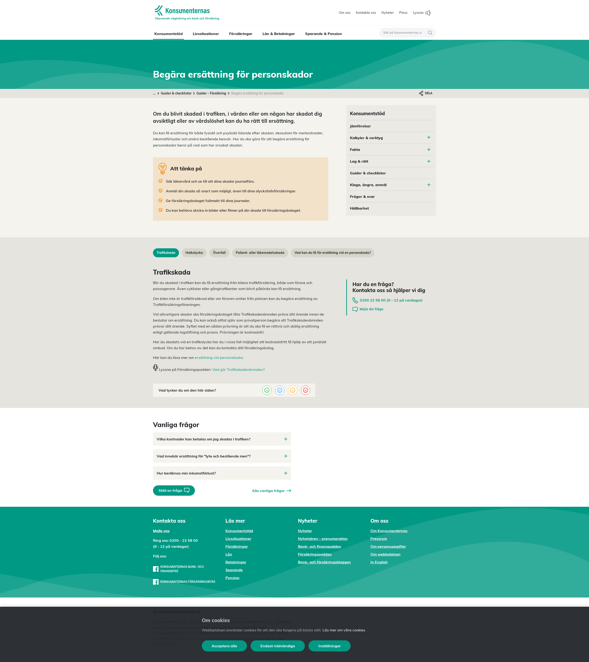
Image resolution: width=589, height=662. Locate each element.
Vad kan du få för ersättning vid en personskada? (332, 253)
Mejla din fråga (371, 309)
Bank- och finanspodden (319, 546)
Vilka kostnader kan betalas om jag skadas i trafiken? (203, 439)
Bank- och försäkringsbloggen (324, 562)
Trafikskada (166, 253)
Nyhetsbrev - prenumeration (323, 538)
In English (379, 562)
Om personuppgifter (388, 546)
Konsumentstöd (168, 33)
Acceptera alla (224, 646)
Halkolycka (194, 253)
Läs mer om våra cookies (344, 630)
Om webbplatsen (385, 554)
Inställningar (329, 646)
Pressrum (378, 538)
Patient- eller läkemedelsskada (260, 253)
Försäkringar (240, 33)
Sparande (234, 570)
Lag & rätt (359, 161)
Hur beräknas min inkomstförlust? (186, 473)
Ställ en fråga (170, 490)
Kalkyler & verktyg (366, 137)
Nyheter (305, 530)
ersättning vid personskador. (219, 357)
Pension (232, 577)
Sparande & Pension (323, 33)
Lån (228, 554)
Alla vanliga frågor (268, 490)
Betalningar (235, 562)
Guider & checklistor (176, 93)
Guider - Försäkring (211, 93)
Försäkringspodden (315, 554)
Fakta (355, 149)
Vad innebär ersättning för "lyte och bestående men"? (204, 456)
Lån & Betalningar (279, 33)
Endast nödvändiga (277, 646)
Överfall (219, 253)
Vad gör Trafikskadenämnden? (238, 369)
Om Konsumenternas (388, 530)
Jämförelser (360, 126)
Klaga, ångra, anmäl (368, 184)
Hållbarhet (359, 208)
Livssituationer (206, 33)
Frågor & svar (362, 196)
